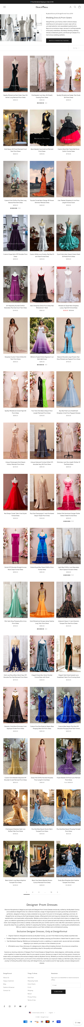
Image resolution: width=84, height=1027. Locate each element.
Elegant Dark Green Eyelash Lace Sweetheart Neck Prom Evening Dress (68, 676)
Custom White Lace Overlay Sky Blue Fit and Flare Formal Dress (42, 255)
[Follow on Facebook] (4, 1006)
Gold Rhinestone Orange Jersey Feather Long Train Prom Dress (42, 622)
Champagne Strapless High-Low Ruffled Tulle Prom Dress (15, 830)
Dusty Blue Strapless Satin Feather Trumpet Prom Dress (68, 881)
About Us (6, 977)
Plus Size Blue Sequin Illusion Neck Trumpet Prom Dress (42, 830)
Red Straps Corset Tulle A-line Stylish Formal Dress (15, 514)
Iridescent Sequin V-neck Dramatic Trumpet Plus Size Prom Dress (68, 622)
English (51, 1012)
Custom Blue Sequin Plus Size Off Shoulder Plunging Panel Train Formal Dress (68, 728)
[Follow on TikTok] (26, 1006)
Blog (4, 984)
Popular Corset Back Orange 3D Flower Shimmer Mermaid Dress (42, 201)
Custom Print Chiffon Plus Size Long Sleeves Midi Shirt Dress (16, 201)
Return (30, 994)
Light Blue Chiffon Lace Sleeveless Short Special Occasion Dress (68, 568)
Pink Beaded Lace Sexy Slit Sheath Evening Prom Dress (42, 96)
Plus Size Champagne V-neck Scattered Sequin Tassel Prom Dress (42, 514)
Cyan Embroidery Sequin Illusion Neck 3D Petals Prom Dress (68, 255)
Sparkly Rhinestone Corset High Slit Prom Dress (15, 412)
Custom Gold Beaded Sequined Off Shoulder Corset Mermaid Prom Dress (15, 779)
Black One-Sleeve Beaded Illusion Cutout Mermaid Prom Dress (42, 881)
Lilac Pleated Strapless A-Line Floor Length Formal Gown (68, 201)
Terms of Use (32, 1000)
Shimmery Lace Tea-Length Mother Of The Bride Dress (68, 463)
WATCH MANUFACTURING (59, 40)
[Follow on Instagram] (10, 1006)
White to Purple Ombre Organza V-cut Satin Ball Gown (42, 358)
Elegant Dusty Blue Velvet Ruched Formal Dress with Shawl (42, 676)
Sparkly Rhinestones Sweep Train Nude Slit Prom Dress (68, 96)
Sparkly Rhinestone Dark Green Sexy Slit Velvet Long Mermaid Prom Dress (15, 96)
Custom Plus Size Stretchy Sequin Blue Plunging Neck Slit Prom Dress (42, 727)
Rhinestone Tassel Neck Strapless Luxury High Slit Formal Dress (68, 307)
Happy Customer (8, 981)
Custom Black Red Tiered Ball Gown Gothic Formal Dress (68, 150)
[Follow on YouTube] (20, 1006)
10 (51, 892)
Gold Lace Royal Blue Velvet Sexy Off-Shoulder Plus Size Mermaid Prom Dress (15, 676)
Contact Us (6, 990)
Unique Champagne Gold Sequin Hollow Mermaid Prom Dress (15, 463)
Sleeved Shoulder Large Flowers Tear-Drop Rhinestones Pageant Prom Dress (68, 358)
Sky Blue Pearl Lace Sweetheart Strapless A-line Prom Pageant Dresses (68, 412)
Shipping (30, 990)
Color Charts (31, 984)
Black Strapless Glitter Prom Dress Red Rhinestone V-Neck (42, 307)
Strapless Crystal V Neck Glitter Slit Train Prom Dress (15, 358)
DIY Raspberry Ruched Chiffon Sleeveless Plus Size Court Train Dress (15, 307)
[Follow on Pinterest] (15, 1006)
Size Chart (31, 977)
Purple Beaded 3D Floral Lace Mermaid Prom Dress (68, 779)
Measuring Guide (33, 981)
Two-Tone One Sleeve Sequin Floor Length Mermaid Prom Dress (42, 412)
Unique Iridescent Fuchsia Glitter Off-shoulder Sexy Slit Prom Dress (42, 463)
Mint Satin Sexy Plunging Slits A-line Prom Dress (15, 622)
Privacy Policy (32, 997)
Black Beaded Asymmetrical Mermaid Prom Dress (42, 150)
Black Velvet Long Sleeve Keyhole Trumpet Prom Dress (15, 881)
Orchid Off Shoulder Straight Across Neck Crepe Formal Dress (16, 568)
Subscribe (58, 991)
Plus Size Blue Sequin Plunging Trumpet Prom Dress (68, 830)
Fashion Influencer (8, 987)
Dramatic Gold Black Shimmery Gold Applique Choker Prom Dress (15, 727)
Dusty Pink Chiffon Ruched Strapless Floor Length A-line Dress (42, 779)
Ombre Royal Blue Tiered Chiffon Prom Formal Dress (42, 568)
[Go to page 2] (57, 892)
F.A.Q (29, 987)
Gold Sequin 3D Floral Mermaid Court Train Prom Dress (15, 150)
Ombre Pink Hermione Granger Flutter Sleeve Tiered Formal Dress (68, 514)
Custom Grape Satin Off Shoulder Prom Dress (15, 255)
